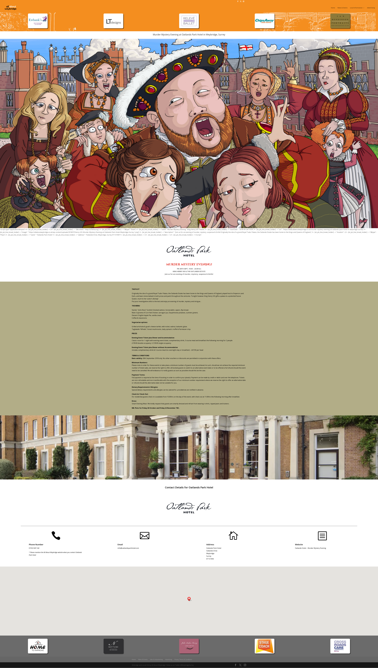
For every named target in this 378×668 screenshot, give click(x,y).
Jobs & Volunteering (156, 659)
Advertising (371, 8)
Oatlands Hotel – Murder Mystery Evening (310, 548)
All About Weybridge (158, 665)
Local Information (356, 8)
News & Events (342, 8)
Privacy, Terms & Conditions (183, 659)
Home (333, 8)
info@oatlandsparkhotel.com (128, 548)
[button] (189, 599)
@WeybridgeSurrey (187, 665)
